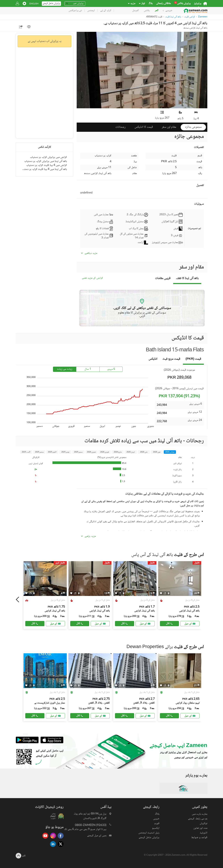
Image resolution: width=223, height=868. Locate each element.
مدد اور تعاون (200, 828)
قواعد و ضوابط (199, 837)
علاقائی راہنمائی (163, 3)
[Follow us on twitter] (60, 847)
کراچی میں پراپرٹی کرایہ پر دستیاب (48, 157)
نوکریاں (203, 823)
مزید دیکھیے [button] (90, 253)
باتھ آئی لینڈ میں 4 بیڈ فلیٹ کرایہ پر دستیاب (44, 169)
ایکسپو (155, 828)
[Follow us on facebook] (60, 839)
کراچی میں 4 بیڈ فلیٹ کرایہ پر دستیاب (46, 165)
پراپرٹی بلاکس (183, 3)
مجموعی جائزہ (193, 127)
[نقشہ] (34, 593)
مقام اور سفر (169, 127)
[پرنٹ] (29, 27)
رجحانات (120, 127)
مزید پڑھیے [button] (90, 536)
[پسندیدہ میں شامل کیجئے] (26, 593)
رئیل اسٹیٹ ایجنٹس (148, 832)
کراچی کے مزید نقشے (92, 278)
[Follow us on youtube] (44, 839)
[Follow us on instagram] (52, 839)
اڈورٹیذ (203, 832)
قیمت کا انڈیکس (143, 127)
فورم (156, 823)
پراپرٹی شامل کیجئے (149, 837)
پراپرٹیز (197, 3)
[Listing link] (45, 595)
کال (33, 623)
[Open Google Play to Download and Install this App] (27, 742)
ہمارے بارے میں (199, 814)
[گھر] (205, 3)
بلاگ (150, 3)
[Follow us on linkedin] (52, 847)
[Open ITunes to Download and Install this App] (51, 742)
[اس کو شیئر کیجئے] (30, 593)
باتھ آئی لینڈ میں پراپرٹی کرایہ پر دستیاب (45, 161)
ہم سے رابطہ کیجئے (197, 818)
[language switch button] (34, 3)
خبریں (156, 818)
